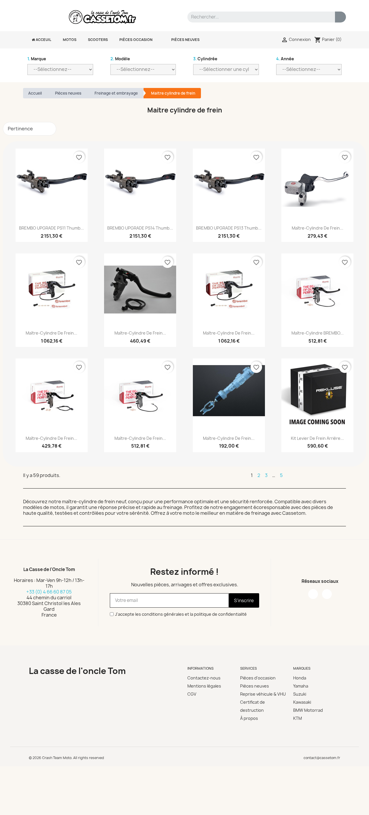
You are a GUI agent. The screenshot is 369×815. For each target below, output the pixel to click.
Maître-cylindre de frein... (317, 228)
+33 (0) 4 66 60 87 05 (49, 592)
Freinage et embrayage (116, 93)
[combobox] (257, 17)
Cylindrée (205, 58)
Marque (36, 58)
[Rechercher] (340, 17)
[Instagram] (327, 594)
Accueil (35, 93)
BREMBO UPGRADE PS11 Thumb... (51, 228)
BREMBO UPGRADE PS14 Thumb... (140, 228)
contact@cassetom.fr (322, 757)
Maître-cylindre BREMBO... (317, 333)
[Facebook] (313, 594)
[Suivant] (343, 475)
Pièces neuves (68, 93)
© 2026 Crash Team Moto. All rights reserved (66, 757)
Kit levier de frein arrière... (317, 438)
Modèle (120, 58)
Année (285, 58)
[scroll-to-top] (358, 804)
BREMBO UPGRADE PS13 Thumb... (228, 228)
